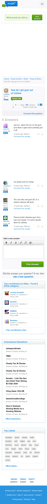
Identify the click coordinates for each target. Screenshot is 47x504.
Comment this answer (22, 136)
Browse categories (23, 490)
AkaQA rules (11, 495)
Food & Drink (16, 78)
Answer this (16, 98)
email (25, 452)
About (20, 495)
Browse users (10, 490)
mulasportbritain (13, 348)
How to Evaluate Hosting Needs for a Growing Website (15, 408)
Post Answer (32, 264)
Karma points (28, 495)
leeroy (5, 203)
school (8, 460)
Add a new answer (11, 238)
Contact (38, 495)
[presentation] (6, 243)
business (17, 452)
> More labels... (11, 465)
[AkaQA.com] (10, 4)
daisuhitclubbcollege (15, 398)
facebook (8, 441)
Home (6, 78)
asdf (15, 441)
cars (7, 449)
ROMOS (13, 311)
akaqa (8, 456)
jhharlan (13, 301)
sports (28, 456)
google (13, 449)
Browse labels (37, 490)
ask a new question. (23, 276)
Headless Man (8, 186)
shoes (27, 449)
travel (16, 445)
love (34, 441)
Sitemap (27, 499)
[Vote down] (18, 105)
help (30, 445)
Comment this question (33, 113)
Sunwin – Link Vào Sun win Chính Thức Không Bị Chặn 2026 (16, 381)
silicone (23, 445)
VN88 (8, 356)
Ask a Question (37, 18)
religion (22, 441)
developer (9, 437)
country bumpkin (17, 292)
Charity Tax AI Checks (16, 363)
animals (24, 437)
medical (35, 456)
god (29, 441)
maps (34, 449)
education (9, 452)
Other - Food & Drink (32, 78)
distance (15, 456)
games (17, 437)
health (32, 437)
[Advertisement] (23, 52)
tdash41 (6, 129)
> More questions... (13, 418)
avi (22, 456)
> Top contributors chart (15, 330)
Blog (33, 499)
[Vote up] (13, 105)
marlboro (7, 94)
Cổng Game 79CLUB (15, 391)
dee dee (6, 221)
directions (9, 445)
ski (31, 452)
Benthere (13, 320)
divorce (37, 452)
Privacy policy (17, 499)
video (20, 449)
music (36, 445)
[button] (6, 243)
